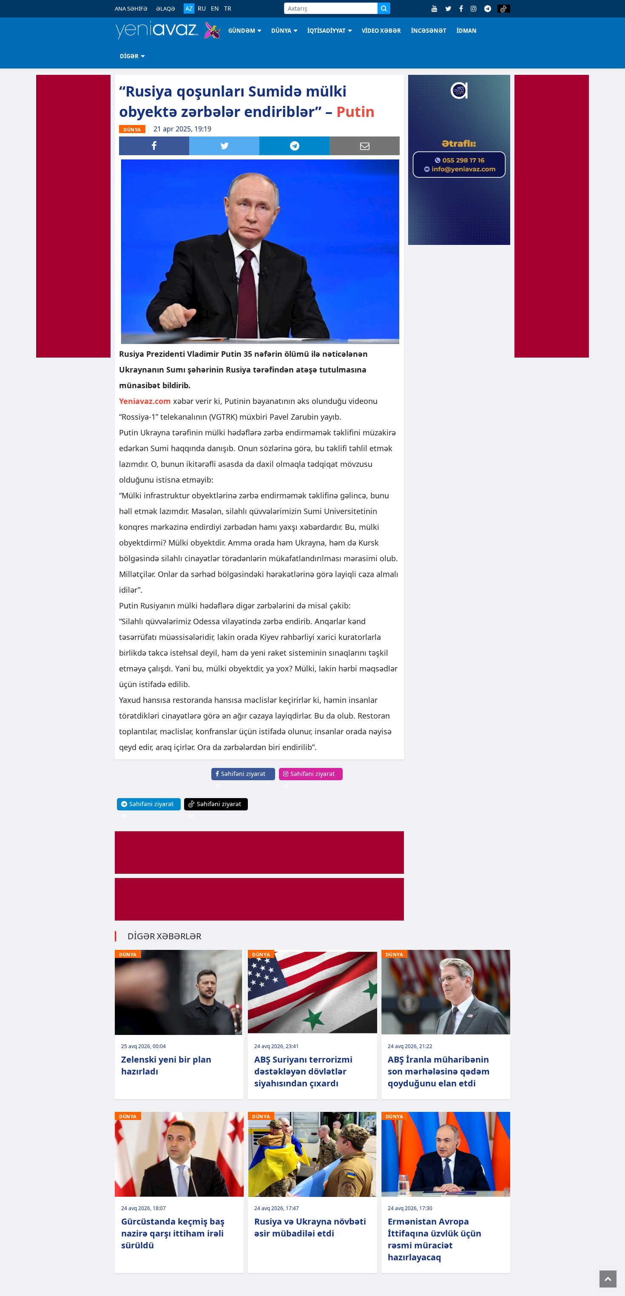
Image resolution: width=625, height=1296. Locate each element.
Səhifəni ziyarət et (240, 780)
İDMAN (467, 30)
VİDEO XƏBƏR (381, 30)
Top (607, 1278)
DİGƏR (129, 56)
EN (215, 8)
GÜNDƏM (241, 30)
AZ (189, 8)
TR (227, 8)
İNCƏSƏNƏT (428, 30)
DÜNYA (281, 30)
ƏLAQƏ (165, 8)
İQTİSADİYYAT (326, 30)
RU (202, 8)
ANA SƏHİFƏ (131, 8)
